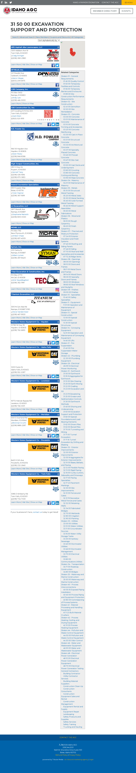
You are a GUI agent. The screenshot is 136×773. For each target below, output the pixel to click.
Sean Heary (17, 154)
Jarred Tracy (17, 172)
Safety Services (69, 722)
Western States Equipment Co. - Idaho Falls (31, 347)
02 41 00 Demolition (71, 107)
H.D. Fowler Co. (18, 129)
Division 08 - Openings (70, 259)
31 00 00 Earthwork (71, 374)
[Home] (20, 10)
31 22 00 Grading (70, 386)
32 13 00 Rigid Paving (72, 470)
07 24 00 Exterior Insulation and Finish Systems (70, 238)
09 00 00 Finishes (70, 292)
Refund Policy (61, 755)
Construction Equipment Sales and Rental (70, 696)
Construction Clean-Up (73, 686)
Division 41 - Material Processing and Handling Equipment (71, 607)
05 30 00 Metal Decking (73, 198)
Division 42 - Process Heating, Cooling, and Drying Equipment (70, 620)
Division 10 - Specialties (70, 295)
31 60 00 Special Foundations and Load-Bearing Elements (71, 419)
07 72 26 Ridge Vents (72, 257)
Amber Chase (18, 236)
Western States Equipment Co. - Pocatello (30, 440)
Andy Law (16, 98)
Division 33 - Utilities (69, 521)
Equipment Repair (71, 712)
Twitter (10, 2)
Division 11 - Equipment (70, 302)
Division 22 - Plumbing (70, 356)
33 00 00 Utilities (70, 524)
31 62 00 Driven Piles (72, 424)
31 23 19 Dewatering (71, 394)
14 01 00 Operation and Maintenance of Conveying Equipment (72, 335)
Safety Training (69, 724)
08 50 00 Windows (71, 282)
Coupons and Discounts (60, 37)
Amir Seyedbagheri (20, 280)
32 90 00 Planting (71, 519)
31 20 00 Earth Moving (72, 384)
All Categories (77, 37)
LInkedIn (6, 2)
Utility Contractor (70, 676)
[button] (72, 54)
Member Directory (105, 11)
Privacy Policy (75, 755)
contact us (37, 512)
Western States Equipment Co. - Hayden (29, 322)
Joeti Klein (16, 116)
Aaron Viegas (17, 78)
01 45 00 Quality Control (73, 81)
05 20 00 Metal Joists (72, 196)
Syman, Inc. (16, 247)
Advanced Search (27, 37)
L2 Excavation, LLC (19, 206)
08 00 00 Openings (71, 262)
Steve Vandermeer (20, 312)
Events (126, 11)
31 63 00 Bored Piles (71, 427)
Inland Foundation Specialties (25, 185)
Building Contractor (71, 674)
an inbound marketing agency (76, 760)
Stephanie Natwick (20, 214)
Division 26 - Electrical (70, 363)
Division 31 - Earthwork (70, 371)
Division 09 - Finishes (69, 290)
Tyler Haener (18, 193)
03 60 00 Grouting (71, 170)
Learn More (16, 65)
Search (15, 37)
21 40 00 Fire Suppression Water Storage (69, 350)
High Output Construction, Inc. (25, 164)
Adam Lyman (18, 255)
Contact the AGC (110, 2)
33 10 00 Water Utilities (73, 526)
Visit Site (25, 65)
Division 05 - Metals (69, 188)
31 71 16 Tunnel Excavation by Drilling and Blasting (72, 442)
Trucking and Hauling (72, 727)
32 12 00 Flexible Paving (73, 468)
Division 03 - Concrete (70, 114)
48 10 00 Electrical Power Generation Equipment (70, 660)
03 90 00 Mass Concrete (73, 178)
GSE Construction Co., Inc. (23, 108)
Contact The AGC (68, 737)
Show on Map (36, 65)
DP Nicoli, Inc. (17, 70)
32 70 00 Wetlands (71, 513)
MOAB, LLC (16, 227)
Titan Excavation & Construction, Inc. (28, 272)
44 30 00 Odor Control (73, 641)
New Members (42, 37)
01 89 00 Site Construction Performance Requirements (72, 96)
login (92, 760)
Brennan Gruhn (19, 423)
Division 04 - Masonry (70, 180)
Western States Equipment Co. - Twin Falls (30, 474)
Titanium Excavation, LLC (22, 294)
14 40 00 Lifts (68, 341)
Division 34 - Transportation (72, 564)
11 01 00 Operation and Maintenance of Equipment (71, 307)
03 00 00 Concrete (71, 117)
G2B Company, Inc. (19, 89)
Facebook (2, 2)
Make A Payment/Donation (86, 2)
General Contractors (69, 671)
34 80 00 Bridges (70, 572)
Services (64, 679)
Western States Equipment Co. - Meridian (30, 415)
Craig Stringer (18, 56)
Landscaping (68, 714)
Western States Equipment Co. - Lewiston (30, 381)
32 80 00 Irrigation (71, 516)
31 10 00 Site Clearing (72, 381)
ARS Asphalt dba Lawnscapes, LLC (26, 47)
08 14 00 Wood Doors (72, 274)
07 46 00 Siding (69, 249)
